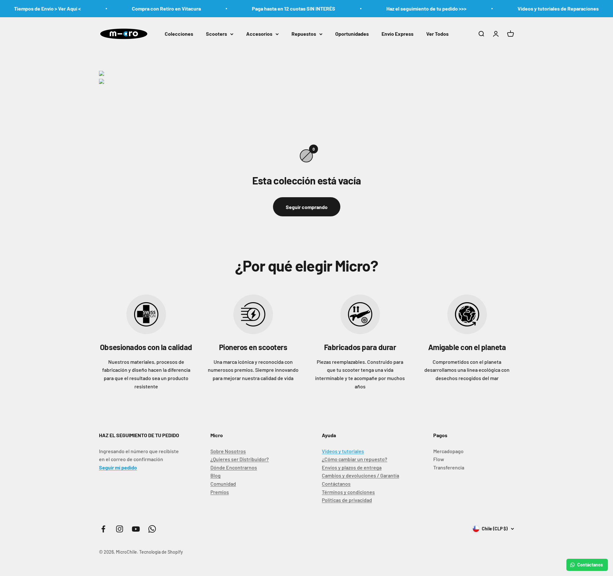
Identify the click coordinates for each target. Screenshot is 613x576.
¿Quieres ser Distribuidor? (239, 459)
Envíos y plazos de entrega (352, 467)
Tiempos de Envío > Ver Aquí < (36, 8)
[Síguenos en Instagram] (119, 529)
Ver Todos (437, 34)
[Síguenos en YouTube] (136, 529)
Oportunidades (352, 34)
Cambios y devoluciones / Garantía (360, 475)
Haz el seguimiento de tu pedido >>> (415, 8)
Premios (219, 492)
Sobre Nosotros (228, 451)
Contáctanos (336, 484)
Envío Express (397, 34)
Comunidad (223, 484)
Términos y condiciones (348, 492)
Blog (215, 475)
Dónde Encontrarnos (233, 467)
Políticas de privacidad (347, 500)
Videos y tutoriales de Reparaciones (546, 8)
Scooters (216, 34)
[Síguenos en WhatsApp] (152, 529)
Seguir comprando (307, 207)
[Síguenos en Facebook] (103, 529)
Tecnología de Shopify (161, 552)
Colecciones (179, 34)
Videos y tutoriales (343, 451)
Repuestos (303, 34)
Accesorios (259, 34)
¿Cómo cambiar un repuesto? (354, 459)
